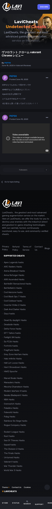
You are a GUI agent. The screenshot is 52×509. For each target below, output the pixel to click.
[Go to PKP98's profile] (5, 78)
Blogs (47, 248)
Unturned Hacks (11, 457)
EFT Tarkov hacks (12, 333)
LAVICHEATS (9, 491)
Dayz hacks (9, 313)
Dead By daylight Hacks (15, 320)
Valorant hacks (11, 462)
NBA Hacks (9, 399)
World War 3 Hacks (12, 470)
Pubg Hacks (9, 416)
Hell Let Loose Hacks (14, 363)
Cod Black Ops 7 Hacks (15, 296)
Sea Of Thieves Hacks (14, 440)
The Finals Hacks (12, 453)
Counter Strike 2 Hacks (15, 305)
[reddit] (3, 240)
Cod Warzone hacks (13, 292)
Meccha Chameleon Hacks (16, 387)
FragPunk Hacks (11, 350)
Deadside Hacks (11, 324)
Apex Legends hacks (14, 262)
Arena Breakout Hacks (14, 271)
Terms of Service (27, 248)
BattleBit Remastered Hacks (17, 284)
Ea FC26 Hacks (11, 341)
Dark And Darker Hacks (15, 309)
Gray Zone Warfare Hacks (16, 354)
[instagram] (9, 240)
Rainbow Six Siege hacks (15, 421)
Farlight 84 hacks (12, 337)
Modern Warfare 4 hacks (15, 391)
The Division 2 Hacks (14, 449)
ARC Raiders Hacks (13, 266)
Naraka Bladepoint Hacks (16, 395)
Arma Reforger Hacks (14, 275)
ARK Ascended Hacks (14, 279)
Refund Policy (15, 248)
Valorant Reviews (23, 65)
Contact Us (39, 248)
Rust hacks (9, 436)
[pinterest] (16, 240)
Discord (44, 7)
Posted (18, 79)
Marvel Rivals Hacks (13, 378)
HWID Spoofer (11, 371)
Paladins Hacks (11, 408)
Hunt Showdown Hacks (15, 367)
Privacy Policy (5, 248)
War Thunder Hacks (13, 466)
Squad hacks (10, 444)
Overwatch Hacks (12, 404)
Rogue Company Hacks (15, 425)
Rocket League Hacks (14, 432)
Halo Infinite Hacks (13, 358)
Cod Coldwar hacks (13, 301)
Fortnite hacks (11, 346)
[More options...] (47, 77)
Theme (5, 487)
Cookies (27, 487)
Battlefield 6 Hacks (13, 288)
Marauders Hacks (12, 382)
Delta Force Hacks (12, 329)
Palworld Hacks (11, 412)
